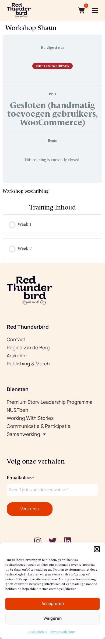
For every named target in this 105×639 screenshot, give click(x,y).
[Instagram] (38, 541)
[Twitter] (52, 541)
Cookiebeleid (37, 631)
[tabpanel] (52, 190)
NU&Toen (17, 410)
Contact (16, 339)
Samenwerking (23, 434)
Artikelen (17, 355)
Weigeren (52, 618)
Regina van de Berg (28, 347)
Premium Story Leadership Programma (49, 402)
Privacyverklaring (62, 631)
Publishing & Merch (28, 363)
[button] (97, 549)
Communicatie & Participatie (39, 426)
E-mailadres (20, 477)
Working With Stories (30, 418)
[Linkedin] (67, 541)
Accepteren (52, 603)
